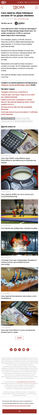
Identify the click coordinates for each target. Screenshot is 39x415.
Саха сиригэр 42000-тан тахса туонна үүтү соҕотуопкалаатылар (17, 195)
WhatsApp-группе (24, 85)
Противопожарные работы (23, 121)
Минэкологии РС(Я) (22, 118)
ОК (19, 411)
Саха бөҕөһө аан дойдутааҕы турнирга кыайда (19, 228)
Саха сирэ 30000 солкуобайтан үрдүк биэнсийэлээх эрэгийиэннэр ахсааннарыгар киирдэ (18, 160)
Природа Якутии (7, 121)
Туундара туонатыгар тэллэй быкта (14, 92)
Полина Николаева (23, 19)
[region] (19, 406)
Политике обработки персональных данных (17, 405)
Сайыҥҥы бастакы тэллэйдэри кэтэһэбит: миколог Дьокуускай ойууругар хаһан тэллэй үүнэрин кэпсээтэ (17, 102)
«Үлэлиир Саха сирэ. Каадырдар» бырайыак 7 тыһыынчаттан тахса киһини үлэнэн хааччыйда (19, 262)
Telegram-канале (8, 85)
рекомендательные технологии (26, 382)
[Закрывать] (37, 399)
